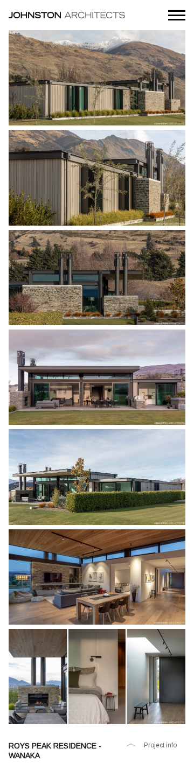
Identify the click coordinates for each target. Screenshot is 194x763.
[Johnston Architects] (67, 15)
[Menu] (176, 15)
